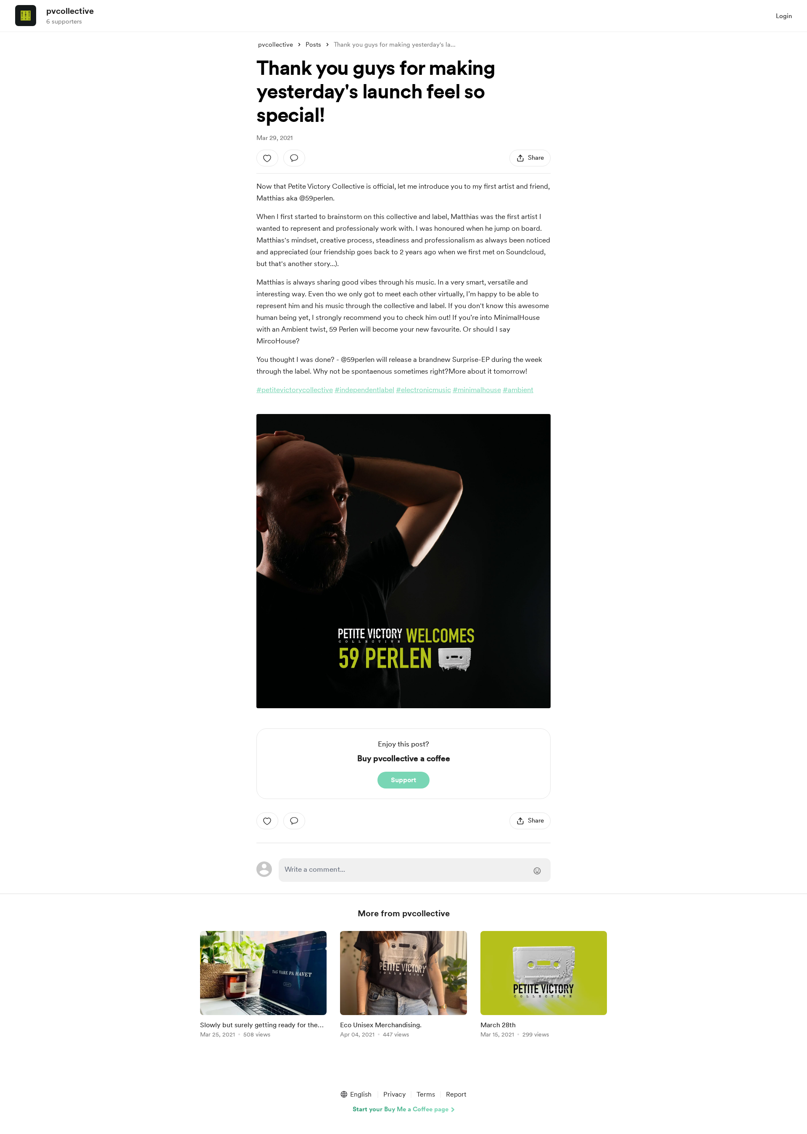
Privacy (394, 1094)
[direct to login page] (415, 870)
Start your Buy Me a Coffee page (400, 1109)
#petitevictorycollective (294, 389)
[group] (263, 986)
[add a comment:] (294, 158)
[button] (355, 1094)
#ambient (518, 389)
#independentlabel (364, 389)
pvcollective (70, 11)
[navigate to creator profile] (25, 15)
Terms (426, 1094)
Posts (313, 44)
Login (784, 16)
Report (456, 1094)
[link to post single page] (263, 986)
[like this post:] (267, 158)
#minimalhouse (477, 389)
